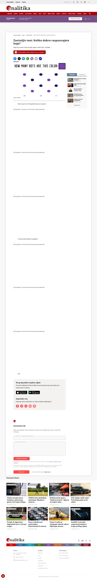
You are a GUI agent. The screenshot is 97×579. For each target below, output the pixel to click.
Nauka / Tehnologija (76, 545)
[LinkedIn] (34, 406)
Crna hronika (28, 13)
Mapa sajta (40, 565)
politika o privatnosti (53, 461)
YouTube (85, 2)
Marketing (40, 560)
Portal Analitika (16, 35)
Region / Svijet (51, 13)
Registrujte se (47, 472)
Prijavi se (21, 472)
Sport (40, 13)
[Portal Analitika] (18, 8)
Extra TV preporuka (63, 555)
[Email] (36, 58)
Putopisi (24, 2)
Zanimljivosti (29, 35)
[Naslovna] (3, 576)
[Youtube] (30, 406)
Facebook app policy (43, 568)
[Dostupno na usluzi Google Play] (34, 392)
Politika (15, 13)
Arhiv (39, 555)
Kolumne (18, 2)
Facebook (74, 2)
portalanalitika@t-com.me (22, 560)
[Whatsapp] (27, 58)
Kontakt (40, 558)
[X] (25, 406)
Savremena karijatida (86, 545)
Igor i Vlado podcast (63, 553)
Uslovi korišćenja (42, 563)
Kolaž (44, 13)
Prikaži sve (77, 105)
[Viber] (31, 58)
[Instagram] (21, 406)
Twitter (81, 2)
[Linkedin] (23, 58)
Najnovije (9, 13)
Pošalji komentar (22, 458)
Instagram (77, 2)
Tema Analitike (10, 2)
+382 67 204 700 (19, 557)
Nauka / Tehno (71, 13)
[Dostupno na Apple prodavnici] (21, 392)
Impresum (40, 553)
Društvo (21, 13)
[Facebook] (14, 58)
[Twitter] (19, 58)
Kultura (58, 13)
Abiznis (35, 13)
